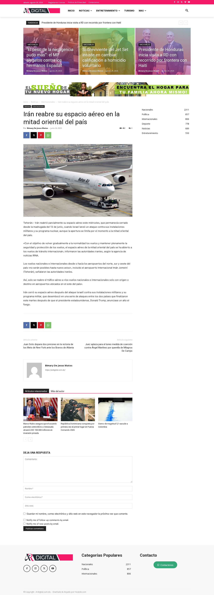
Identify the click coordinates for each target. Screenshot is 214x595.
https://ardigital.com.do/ (55, 370)
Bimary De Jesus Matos (37, 128)
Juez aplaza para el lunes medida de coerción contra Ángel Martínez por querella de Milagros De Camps (108, 347)
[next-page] (30, 439)
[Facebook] (174, 2)
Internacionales (48, 102)
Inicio (25, 102)
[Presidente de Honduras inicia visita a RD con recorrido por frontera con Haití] (163, 51)
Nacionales (33, 45)
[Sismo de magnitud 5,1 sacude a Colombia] (115, 409)
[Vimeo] (185, 2)
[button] (187, 10)
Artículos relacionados (36, 391)
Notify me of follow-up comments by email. (47, 520)
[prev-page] (25, 439)
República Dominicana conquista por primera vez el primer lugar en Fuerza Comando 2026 (77, 427)
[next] (186, 23)
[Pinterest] (41, 135)
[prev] (181, 23)
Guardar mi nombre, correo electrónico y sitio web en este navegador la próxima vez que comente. (77, 513)
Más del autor (57, 391)
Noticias (34, 102)
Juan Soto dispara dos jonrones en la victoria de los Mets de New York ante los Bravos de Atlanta (48, 346)
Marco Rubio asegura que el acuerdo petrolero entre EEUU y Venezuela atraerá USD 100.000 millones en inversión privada (104, 22)
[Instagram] (178, 2)
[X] (182, 2)
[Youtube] (189, 2)
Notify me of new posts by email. (42, 524)
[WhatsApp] (48, 135)
